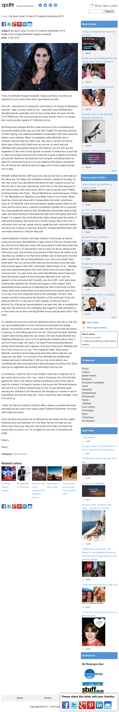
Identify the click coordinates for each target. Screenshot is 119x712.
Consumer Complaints (93, 382)
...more (113, 170)
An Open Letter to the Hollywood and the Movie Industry (38, 490)
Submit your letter (92, 337)
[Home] (8, 5)
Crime (85, 386)
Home (4, 16)
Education (87, 389)
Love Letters (88, 407)
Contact (48, 698)
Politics (86, 372)
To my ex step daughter (93, 483)
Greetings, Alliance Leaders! (5, 487)
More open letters (97, 327)
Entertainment (20, 454)
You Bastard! (88, 420)
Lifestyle (86, 403)
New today (92, 322)
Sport (85, 414)
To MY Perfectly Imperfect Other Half (100, 585)
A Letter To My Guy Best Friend (96, 151)
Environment (88, 396)
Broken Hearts (89, 375)
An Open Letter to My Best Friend (97, 87)
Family (85, 400)
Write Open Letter (106, 6)
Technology (88, 417)
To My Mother (88, 437)
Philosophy (87, 410)
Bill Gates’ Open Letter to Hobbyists (98, 295)
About (20, 698)
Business (87, 379)
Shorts (85, 368)
